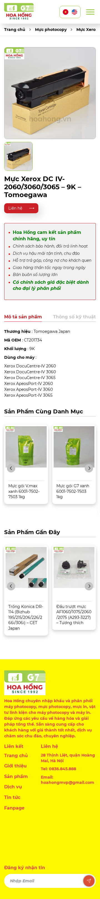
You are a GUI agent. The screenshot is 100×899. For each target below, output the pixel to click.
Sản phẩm (16, 776)
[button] (11, 468)
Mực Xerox (87, 29)
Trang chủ (14, 29)
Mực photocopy (51, 29)
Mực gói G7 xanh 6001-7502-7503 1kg (72, 491)
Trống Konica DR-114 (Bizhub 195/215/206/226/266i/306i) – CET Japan (25, 617)
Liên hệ (15, 208)
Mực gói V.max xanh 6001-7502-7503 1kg (23, 491)
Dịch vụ (13, 786)
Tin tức (12, 797)
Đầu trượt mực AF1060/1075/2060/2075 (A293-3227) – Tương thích (73, 615)
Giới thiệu (15, 766)
